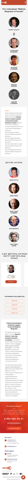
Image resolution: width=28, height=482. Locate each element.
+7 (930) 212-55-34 (11, 441)
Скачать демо (11, 278)
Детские (14, 309)
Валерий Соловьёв (11, 122)
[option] (11, 274)
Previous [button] (13, 290)
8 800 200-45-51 (14, 419)
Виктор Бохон (11, 275)
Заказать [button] (11, 281)
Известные (14, 313)
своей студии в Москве (12, 367)
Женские (14, 305)
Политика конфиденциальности (13, 479)
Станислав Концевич (11, 121)
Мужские (14, 300)
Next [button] (16, 290)
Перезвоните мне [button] (14, 428)
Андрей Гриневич (15, 119)
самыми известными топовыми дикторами (13, 345)
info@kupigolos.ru (14, 423)
